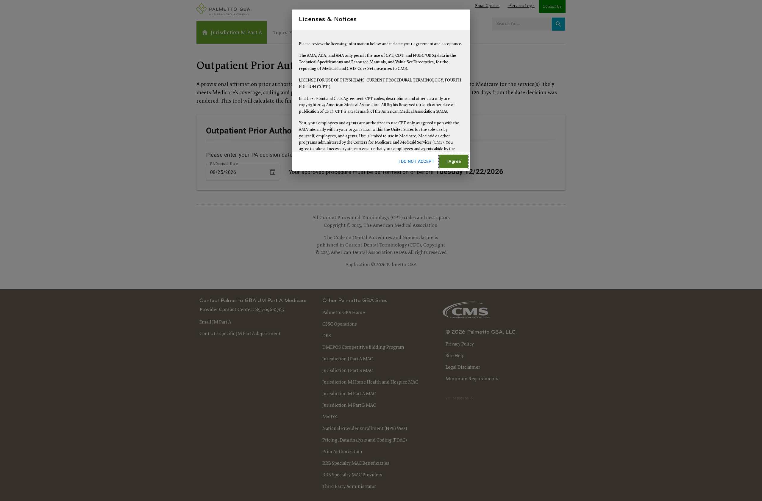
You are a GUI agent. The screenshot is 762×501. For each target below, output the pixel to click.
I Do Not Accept (417, 161)
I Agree (453, 161)
